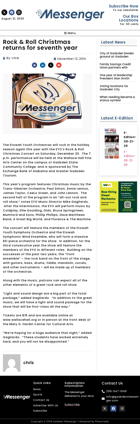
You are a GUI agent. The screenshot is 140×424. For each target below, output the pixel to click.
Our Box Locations (129, 18)
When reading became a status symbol (117, 98)
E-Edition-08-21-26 (130, 139)
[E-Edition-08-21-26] (112, 144)
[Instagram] (19, 12)
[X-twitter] (4, 12)
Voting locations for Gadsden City (114, 88)
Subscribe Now (124, 6)
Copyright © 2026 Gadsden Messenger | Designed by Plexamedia (70, 421)
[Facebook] (12, 12)
